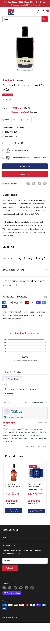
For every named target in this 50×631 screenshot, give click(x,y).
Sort (26, 402)
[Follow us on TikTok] (27, 587)
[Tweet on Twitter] (40, 183)
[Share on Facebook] (28, 183)
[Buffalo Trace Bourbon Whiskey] (13, 472)
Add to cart (25, 166)
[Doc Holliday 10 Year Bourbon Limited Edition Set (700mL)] (36, 472)
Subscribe (10, 568)
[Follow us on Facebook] (4, 587)
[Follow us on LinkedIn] (32, 587)
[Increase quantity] (28, 119)
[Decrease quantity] (15, 119)
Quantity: (6, 120)
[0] (45, 12)
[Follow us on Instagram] (16, 587)
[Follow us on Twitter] (10, 587)
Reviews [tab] (6, 372)
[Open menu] (4, 12)
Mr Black (6, 100)
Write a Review (14, 379)
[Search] (45, 19)
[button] (12, 80)
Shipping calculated (19, 112)
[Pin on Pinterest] (34, 183)
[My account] (39, 11)
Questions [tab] (17, 372)
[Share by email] (45, 183)
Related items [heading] (14, 456)
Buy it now (25, 174)
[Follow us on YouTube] (21, 587)
